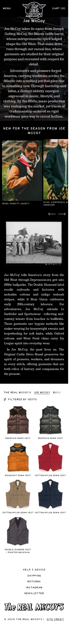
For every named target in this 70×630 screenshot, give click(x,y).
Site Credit (55, 619)
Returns (34, 581)
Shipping (34, 575)
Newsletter (34, 593)
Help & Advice (34, 569)
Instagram (34, 587)
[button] (52, 214)
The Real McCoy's (29, 619)
